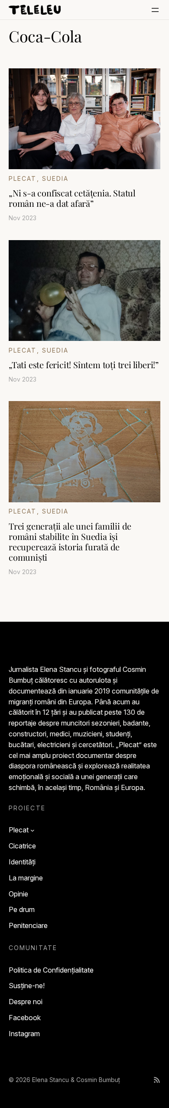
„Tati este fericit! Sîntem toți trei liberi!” (84, 365)
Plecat (23, 178)
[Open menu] (155, 10)
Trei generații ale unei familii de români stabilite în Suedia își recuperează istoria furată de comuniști (70, 541)
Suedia (55, 178)
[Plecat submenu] (32, 830)
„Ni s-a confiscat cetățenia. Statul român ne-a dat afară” (72, 198)
